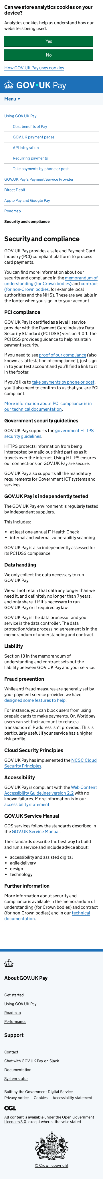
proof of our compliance (62, 355)
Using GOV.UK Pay (20, 1003)
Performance (15, 1021)
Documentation (17, 1069)
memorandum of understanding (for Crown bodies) (51, 280)
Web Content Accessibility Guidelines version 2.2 (50, 790)
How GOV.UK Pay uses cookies (34, 67)
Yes (69, 41)
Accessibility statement (72, 1097)
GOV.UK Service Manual (36, 831)
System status (16, 1078)
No (69, 55)
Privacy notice (16, 1097)
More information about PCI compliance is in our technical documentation (48, 406)
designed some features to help (35, 700)
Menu (10, 99)
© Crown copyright (51, 1165)
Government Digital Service (49, 1091)
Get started (14, 994)
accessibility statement (26, 804)
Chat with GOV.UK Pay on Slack (31, 1060)
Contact (11, 1052)
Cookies (40, 1097)
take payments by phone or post (63, 382)
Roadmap (12, 1012)
